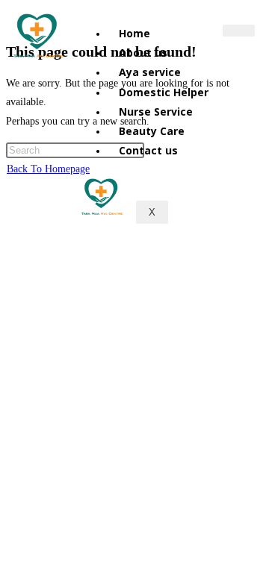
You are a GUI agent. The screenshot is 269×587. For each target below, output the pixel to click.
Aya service (150, 72)
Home (134, 33)
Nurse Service (156, 111)
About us (143, 52)
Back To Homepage (48, 169)
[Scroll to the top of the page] (10, 187)
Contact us (148, 150)
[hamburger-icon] (239, 30)
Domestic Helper (163, 92)
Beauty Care (152, 131)
